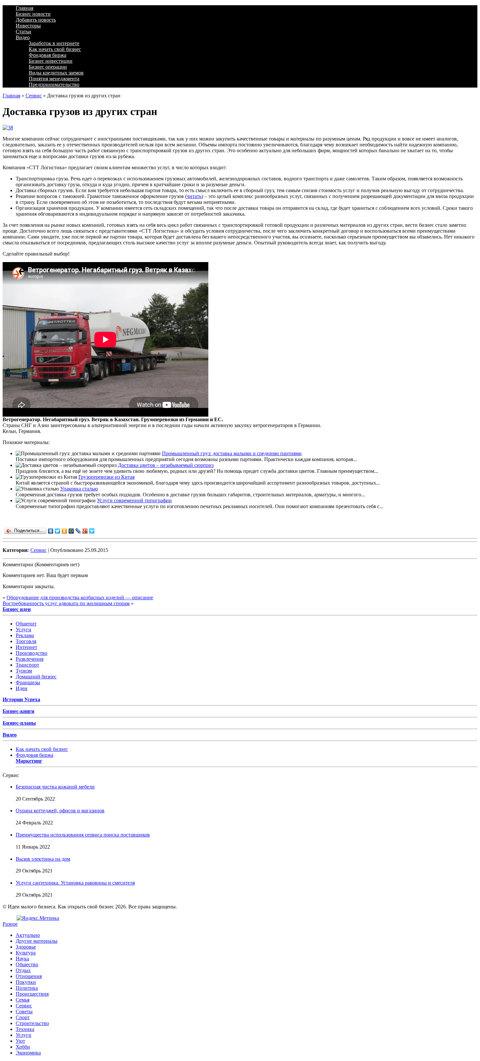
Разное (10, 924)
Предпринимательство (54, 84)
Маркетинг (29, 761)
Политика (27, 988)
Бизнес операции (48, 67)
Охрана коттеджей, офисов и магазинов (60, 810)
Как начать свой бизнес (55, 49)
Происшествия (32, 994)
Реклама (25, 635)
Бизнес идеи (17, 609)
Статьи (23, 31)
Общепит (26, 623)
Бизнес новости (33, 14)
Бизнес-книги (18, 711)
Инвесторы (28, 25)
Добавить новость (36, 20)
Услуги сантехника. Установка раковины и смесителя (75, 883)
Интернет (26, 647)
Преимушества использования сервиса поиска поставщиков (83, 834)
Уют (20, 1041)
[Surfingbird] (91, 531)
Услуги (23, 629)
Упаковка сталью (79, 488)
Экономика (28, 1052)
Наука (22, 958)
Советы (24, 1011)
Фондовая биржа (47, 55)
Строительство (32, 1023)
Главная (24, 8)
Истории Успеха (21, 699)
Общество (27, 964)
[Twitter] (57, 531)
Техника (25, 1029)
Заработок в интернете (54, 43)
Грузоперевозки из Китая (106, 477)
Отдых (23, 970)
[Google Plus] (85, 531)
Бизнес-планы (19, 723)
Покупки (26, 982)
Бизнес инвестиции (50, 61)
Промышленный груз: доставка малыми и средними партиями (232, 453)
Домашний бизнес (36, 676)
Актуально (28, 935)
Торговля (26, 641)
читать (194, 196)
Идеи (21, 688)
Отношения (29, 976)
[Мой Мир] (71, 531)
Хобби (23, 1047)
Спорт (23, 1017)
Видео (23, 37)
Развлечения (29, 659)
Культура (26, 952)
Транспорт (27, 665)
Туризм (24, 670)
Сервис (33, 95)
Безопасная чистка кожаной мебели (55, 786)
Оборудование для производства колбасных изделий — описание (80, 597)
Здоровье (26, 947)
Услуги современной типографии (134, 500)
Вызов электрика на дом (43, 859)
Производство (31, 653)
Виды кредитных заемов (56, 72)
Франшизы (28, 682)
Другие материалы (36, 941)
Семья (22, 1000)
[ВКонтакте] (50, 531)
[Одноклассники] (64, 531)
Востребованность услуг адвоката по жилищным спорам (66, 603)
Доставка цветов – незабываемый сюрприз (166, 465)
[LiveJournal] (78, 531)
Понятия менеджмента (54, 78)
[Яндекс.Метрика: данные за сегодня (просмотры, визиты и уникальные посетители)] (38, 918)
